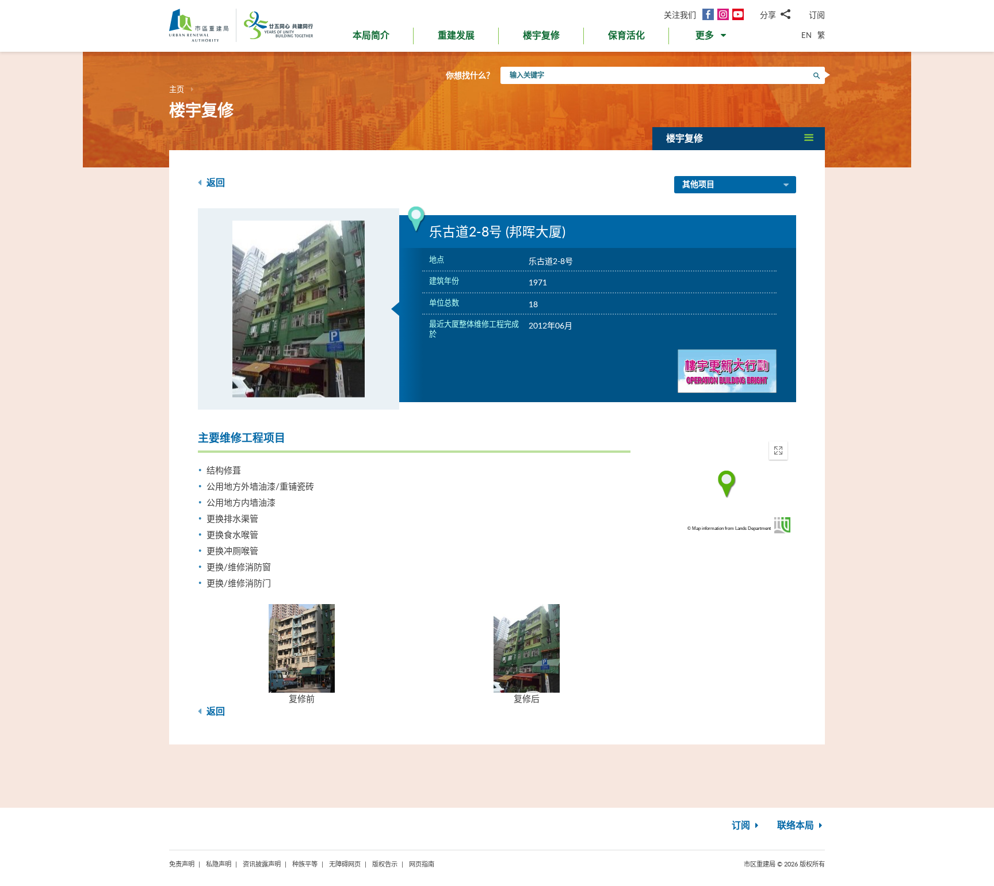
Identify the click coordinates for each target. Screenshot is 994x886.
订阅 (817, 14)
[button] (711, 38)
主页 (176, 89)
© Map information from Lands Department (729, 528)
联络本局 (796, 825)
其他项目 (698, 185)
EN (806, 35)
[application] (727, 484)
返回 (214, 183)
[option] (298, 309)
